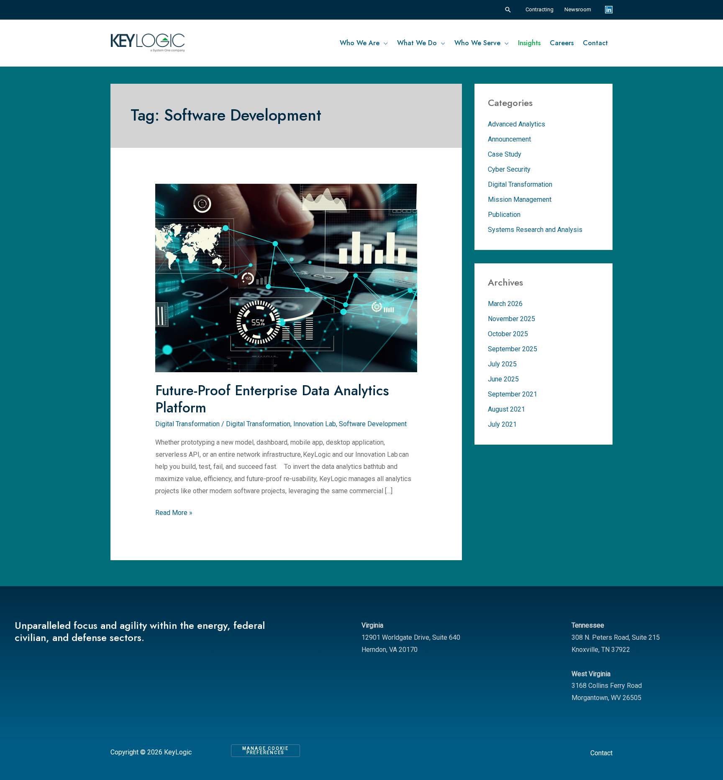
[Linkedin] (609, 9)
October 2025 (508, 334)
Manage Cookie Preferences (265, 750)
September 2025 (512, 349)
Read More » (173, 512)
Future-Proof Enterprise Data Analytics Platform (272, 399)
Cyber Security (509, 169)
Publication (504, 215)
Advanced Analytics (516, 124)
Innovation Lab (314, 424)
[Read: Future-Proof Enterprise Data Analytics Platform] (286, 266)
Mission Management (519, 199)
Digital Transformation (187, 424)
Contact (601, 753)
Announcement (509, 139)
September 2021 (512, 394)
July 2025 (502, 364)
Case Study (504, 154)
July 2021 (502, 424)
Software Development (373, 424)
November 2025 (511, 319)
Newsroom (577, 9)
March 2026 (505, 304)
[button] (508, 9)
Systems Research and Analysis (535, 230)
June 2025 (503, 379)
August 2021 (506, 409)
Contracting (540, 9)
